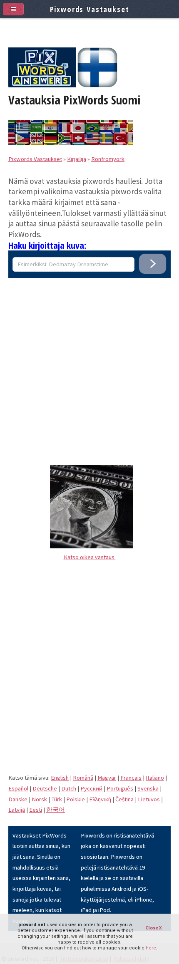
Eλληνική (100, 799)
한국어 (55, 809)
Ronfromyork (107, 159)
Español (18, 788)
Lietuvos (149, 799)
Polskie (75, 799)
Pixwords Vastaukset (35, 159)
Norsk (39, 799)
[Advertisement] (89, 367)
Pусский (91, 788)
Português (120, 788)
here (151, 948)
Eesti (35, 809)
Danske (17, 799)
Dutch (68, 788)
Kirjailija (76, 159)
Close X (153, 927)
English (60, 777)
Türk (56, 799)
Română (83, 777)
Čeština (124, 799)
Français (131, 777)
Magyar (106, 777)
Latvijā (16, 809)
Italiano (155, 777)
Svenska (148, 788)
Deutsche (44, 788)
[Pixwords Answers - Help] (42, 85)
